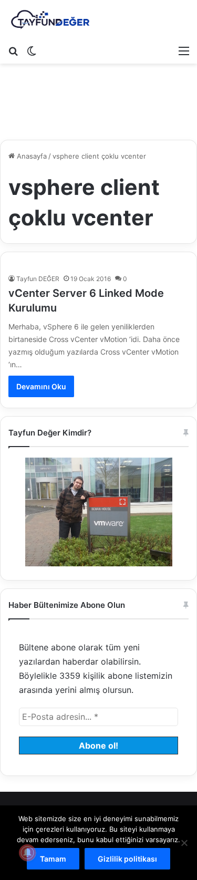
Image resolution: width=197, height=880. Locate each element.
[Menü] (184, 50)
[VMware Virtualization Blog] (50, 20)
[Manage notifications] (27, 852)
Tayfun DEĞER (37, 279)
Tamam (53, 858)
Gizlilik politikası (127, 858)
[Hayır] (184, 842)
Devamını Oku (41, 386)
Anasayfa (31, 156)
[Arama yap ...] (13, 50)
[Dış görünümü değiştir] (31, 50)
